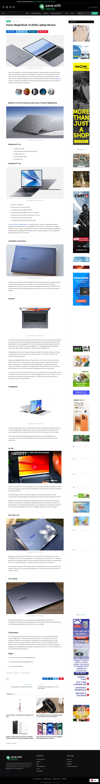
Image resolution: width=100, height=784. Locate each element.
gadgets (16, 673)
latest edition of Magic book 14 (19, 224)
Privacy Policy (37, 778)
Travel (72, 13)
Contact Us (69, 761)
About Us (69, 759)
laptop (58, 78)
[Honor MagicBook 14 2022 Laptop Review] (35, 51)
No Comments (17, 21)
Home (27, 13)
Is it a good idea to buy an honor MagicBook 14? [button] (21, 661)
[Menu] (3, 13)
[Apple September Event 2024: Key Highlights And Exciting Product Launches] (50, 727)
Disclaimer (69, 764)
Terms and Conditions (72, 766)
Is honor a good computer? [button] (16, 666)
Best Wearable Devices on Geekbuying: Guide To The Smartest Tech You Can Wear (49, 715)
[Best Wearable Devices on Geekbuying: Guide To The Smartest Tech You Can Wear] (50, 705)
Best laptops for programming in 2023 (22, 686)
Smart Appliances (56, 13)
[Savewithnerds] (50, 7)
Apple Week (39, 771)
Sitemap (64, 778)
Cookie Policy (56, 778)
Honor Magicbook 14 (25, 673)
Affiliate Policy (47, 778)
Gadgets (46, 13)
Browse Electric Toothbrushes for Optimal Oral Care (19, 715)
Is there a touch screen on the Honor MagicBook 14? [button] (22, 657)
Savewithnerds (47, 782)
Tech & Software (36, 13)
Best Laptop (10, 673)
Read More (8, 770)
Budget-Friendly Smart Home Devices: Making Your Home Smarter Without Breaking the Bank (19, 737)
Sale (66, 13)
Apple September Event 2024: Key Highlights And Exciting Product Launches (49, 737)
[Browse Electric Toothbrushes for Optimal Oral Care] (20, 705)
